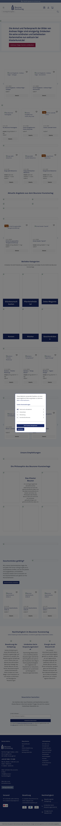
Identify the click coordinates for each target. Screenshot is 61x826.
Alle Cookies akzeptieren (30, 425)
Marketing (22, 414)
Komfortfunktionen (25, 417)
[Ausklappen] (43, 409)
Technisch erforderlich (26, 409)
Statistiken (23, 412)
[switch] (18, 412)
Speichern (20, 429)
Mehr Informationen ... (23, 400)
